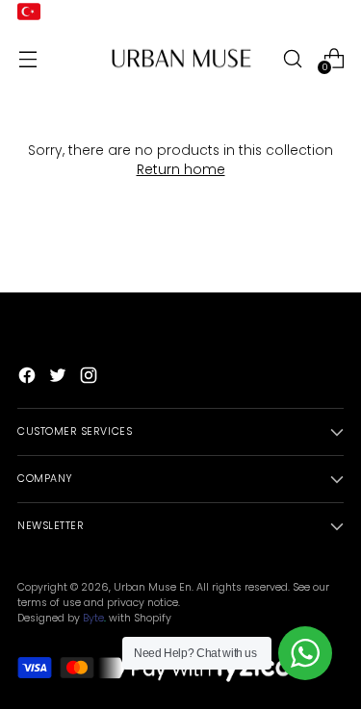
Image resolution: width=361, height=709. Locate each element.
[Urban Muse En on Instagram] (90, 379)
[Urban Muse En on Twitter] (59, 379)
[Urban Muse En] (181, 58)
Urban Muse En (153, 587)
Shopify (152, 618)
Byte (93, 618)
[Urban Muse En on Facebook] (28, 379)
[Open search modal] (292, 58)
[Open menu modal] (27, 58)
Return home (181, 170)
